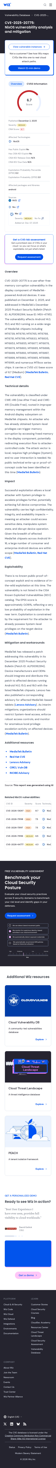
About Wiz (8, 1367)
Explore (40, 1039)
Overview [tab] (16, 83)
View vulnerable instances (27, 46)
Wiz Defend (9, 1319)
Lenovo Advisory (25, 705)
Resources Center (39, 1327)
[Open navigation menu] (50, 5)
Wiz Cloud (8, 1314)
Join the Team (10, 1372)
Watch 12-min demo (29, 68)
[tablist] (29, 84)
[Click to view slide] (11, 1236)
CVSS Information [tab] (37, 83)
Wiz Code (8, 1309)
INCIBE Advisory (19, 773)
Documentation (11, 1333)
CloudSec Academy (40, 1322)
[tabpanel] (29, 158)
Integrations (9, 1323)
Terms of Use (40, 1447)
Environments (10, 1328)
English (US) (13, 1416)
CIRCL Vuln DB (18, 767)
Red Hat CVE (12, 377)
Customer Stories (39, 1304)
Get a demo (26, 1275)
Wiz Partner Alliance (13, 1396)
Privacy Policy (24, 1447)
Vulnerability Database (17, 15)
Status (12, 1447)
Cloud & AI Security (13, 1304)
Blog (33, 1317)
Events (7, 1382)
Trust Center (10, 1391)
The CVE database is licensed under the (28, 1435)
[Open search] (44, 4)
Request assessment (29, 257)
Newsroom (9, 1377)
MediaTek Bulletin (37, 372)
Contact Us (9, 1387)
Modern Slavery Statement (28, 1453)
